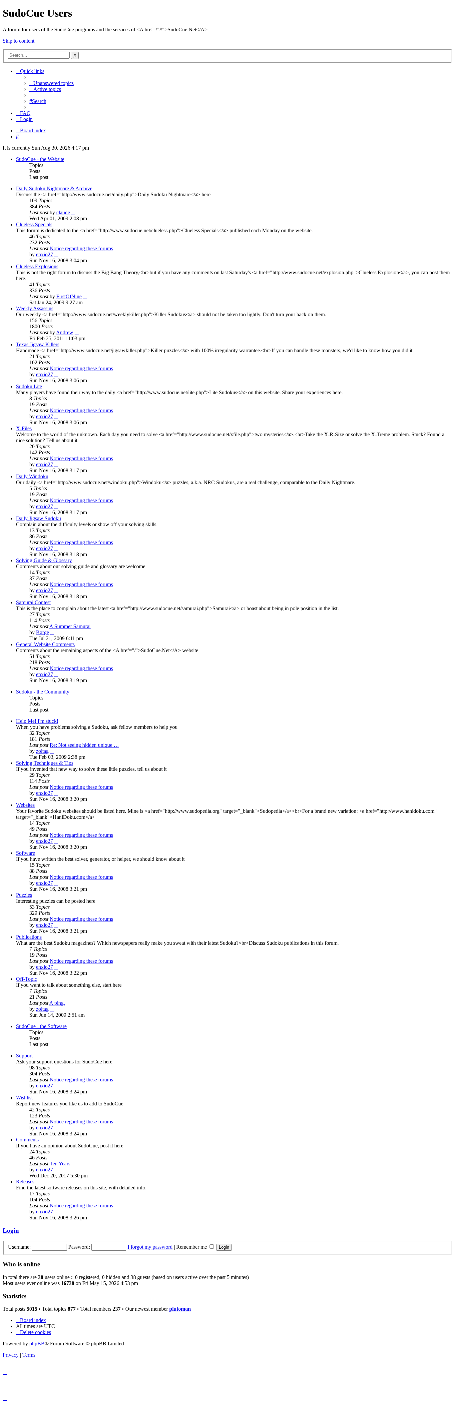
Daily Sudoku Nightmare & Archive (54, 188)
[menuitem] (51, 83)
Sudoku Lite (29, 386)
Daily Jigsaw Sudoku (38, 518)
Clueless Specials (34, 224)
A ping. (57, 1003)
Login (11, 1230)
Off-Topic (26, 979)
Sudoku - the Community (42, 692)
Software (25, 853)
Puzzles (24, 895)
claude (63, 212)
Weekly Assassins (34, 308)
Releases (25, 1181)
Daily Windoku (32, 476)
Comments (27, 1139)
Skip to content (18, 41)
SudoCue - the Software (41, 1026)
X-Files (24, 428)
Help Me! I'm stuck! (37, 721)
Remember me (192, 1247)
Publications (29, 937)
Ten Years (60, 1163)
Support (24, 1055)
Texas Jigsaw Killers (37, 344)
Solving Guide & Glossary (44, 560)
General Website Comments (45, 644)
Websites (25, 805)
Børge (42, 632)
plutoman (180, 1309)
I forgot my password (150, 1247)
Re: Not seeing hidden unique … (84, 745)
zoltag (42, 751)
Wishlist (24, 1097)
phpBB (37, 1343)
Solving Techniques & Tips (44, 763)
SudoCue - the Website (40, 159)
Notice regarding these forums (81, 248)
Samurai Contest (33, 602)
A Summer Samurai (70, 626)
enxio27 (44, 254)
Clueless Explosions (37, 266)
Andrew (64, 332)
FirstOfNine (69, 296)
